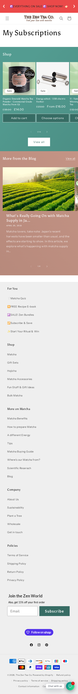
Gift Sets (12, 362)
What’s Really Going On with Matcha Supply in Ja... (37, 218)
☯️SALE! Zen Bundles (20, 314)
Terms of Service (17, 555)
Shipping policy (59, 680)
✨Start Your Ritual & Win (23, 331)
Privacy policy (20, 680)
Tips (10, 443)
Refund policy (63, 675)
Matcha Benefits (17, 418)
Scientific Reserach (19, 468)
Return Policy (15, 571)
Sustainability (15, 507)
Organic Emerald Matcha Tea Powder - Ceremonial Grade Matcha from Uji (18, 101)
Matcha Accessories (19, 379)
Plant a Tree (14, 515)
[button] (7, 18)
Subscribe (54, 611)
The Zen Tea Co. (24, 675)
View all (39, 142)
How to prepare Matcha (21, 427)
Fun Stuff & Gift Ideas (20, 387)
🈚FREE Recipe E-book (21, 306)
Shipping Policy (16, 563)
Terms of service (39, 680)
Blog (10, 476)
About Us (13, 499)
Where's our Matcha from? (23, 459)
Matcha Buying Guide (20, 451)
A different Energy (18, 435)
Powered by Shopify (43, 675)
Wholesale (13, 524)
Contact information (28, 686)
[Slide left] (31, 132)
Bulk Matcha (14, 395)
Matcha (12, 354)
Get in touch (14, 532)
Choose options (53, 118)
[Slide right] (47, 132)
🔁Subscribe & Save (19, 323)
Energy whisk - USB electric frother (50, 100)
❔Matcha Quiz (16, 298)
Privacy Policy (15, 580)
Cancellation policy (53, 686)
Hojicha (11, 370)
